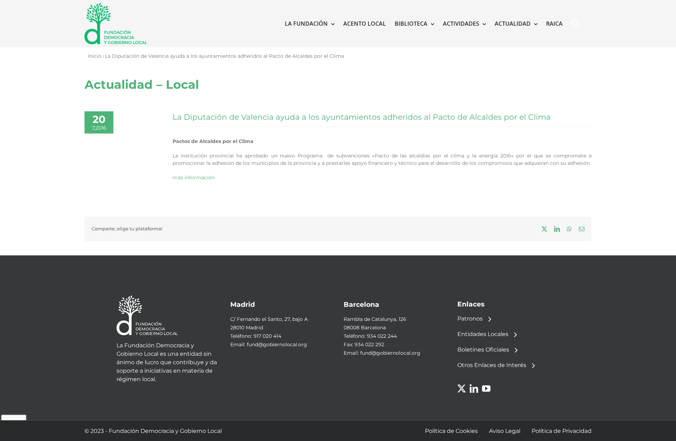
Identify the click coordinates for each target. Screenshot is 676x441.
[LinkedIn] (474, 388)
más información (194, 177)
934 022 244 (382, 336)
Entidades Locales (482, 334)
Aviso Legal (504, 431)
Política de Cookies (451, 431)
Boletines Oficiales (483, 349)
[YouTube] (486, 388)
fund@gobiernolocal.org (277, 344)
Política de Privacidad (562, 431)
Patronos (470, 318)
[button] (577, 23)
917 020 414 (267, 336)
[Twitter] (461, 388)
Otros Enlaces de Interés (491, 365)
